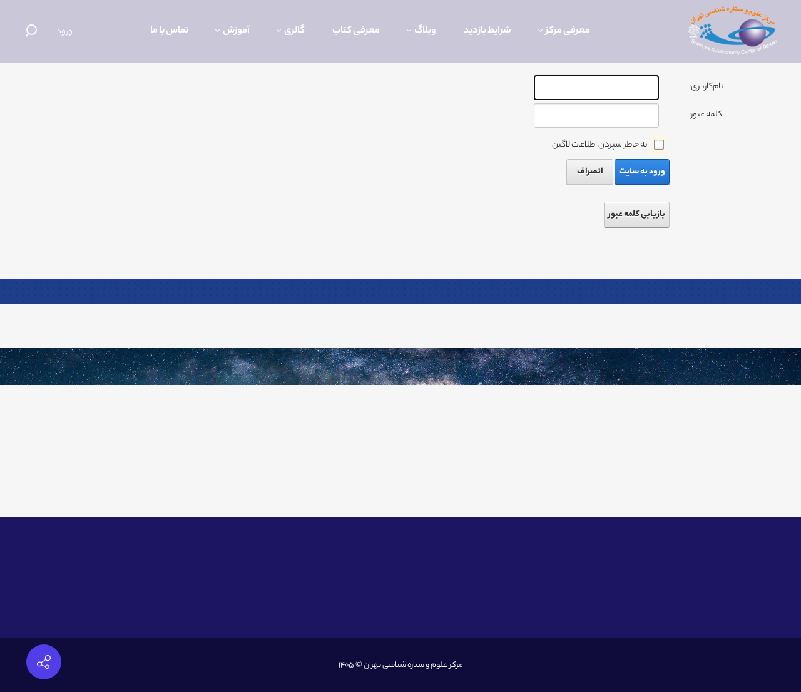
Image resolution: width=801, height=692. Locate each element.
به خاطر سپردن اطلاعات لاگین (599, 145)
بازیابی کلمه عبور (636, 214)
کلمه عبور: (705, 115)
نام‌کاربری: (706, 87)
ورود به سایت (642, 172)
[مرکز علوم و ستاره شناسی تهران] (732, 31)
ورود (64, 31)
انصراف (590, 172)
